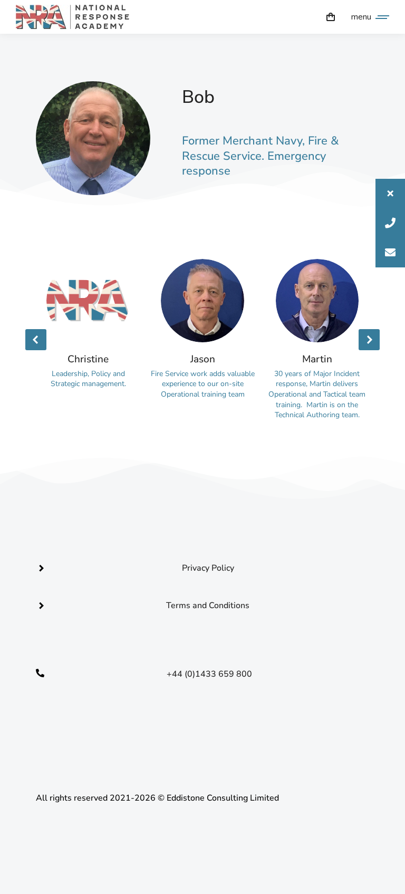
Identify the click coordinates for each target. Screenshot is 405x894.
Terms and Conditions (207, 605)
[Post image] (88, 300)
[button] (390, 193)
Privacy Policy (208, 568)
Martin (317, 359)
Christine (88, 359)
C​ (210, 727)
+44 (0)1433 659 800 (209, 674)
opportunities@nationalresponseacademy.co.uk (209, 711)
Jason (202, 359)
